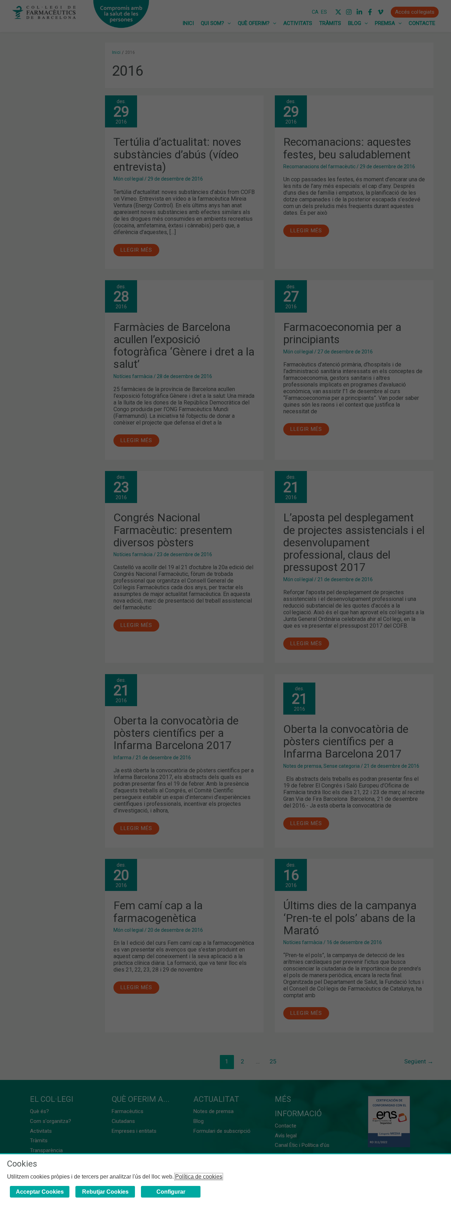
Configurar (170, 1192)
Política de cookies (198, 1177)
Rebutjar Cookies (105, 1192)
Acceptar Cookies (40, 1192)
